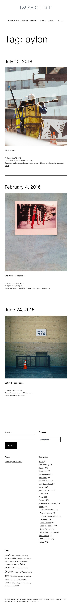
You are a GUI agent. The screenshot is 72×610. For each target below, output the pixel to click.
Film (41, 494)
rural (11, 580)
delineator (13, 288)
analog (18, 555)
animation (24, 555)
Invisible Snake (44, 481)
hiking (25, 561)
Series (41, 507)
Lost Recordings (45, 484)
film (19, 288)
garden (15, 561)
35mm (6, 555)
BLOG (61, 20)
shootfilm (22, 579)
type (31, 583)
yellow (7, 165)
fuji (30, 558)
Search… (8, 432)
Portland (14, 576)
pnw (7, 575)
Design (41, 468)
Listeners (43, 519)
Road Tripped (45, 523)
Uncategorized (44, 539)
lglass (25, 163)
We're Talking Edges (48, 532)
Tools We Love (45, 529)
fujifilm (23, 288)
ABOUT (52, 20)
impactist (8, 564)
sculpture (15, 580)
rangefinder (28, 576)
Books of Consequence (49, 516)
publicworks (43, 163)
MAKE (43, 20)
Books (41, 461)
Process (42, 500)
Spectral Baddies (46, 526)
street (62, 163)
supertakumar (21, 583)
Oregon (38, 288)
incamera (14, 564)
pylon (50, 163)
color (24, 558)
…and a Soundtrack (47, 510)
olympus (25, 568)
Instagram (19, 160)
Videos (41, 542)
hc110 (19, 561)
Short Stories (44, 536)
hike (22, 561)
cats (21, 558)
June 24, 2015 (19, 309)
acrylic (14, 555)
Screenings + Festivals (47, 503)
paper (16, 572)
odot (33, 288)
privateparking (15, 395)
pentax (25, 572)
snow (48, 288)
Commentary (44, 465)
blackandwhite (10, 558)
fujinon (10, 561)
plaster (30, 572)
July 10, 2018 (18, 61)
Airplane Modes (46, 513)
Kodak (22, 564)
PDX (21, 571)
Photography (27, 160)
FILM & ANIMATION (18, 20)
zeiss (17, 586)
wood (12, 586)
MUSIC (33, 20)
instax (29, 288)
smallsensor (9, 583)
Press (41, 497)
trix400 (27, 583)
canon (12, 163)
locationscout (33, 163)
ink (18, 564)
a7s (9, 555)
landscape (19, 163)
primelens (20, 576)
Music (41, 487)
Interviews (43, 478)
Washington (8, 586)
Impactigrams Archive (13, 461)
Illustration (43, 471)
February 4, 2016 (23, 187)
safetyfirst (55, 163)
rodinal (7, 580)
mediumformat (18, 568)
